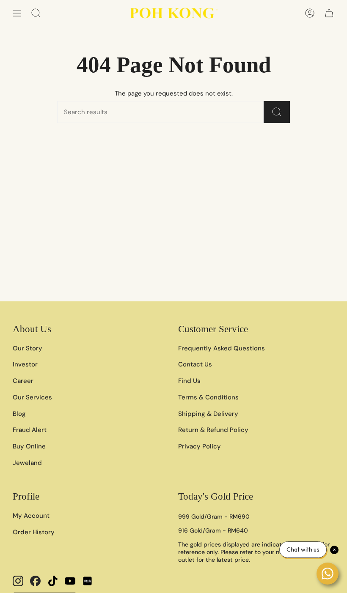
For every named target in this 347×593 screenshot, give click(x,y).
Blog (19, 414)
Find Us (189, 381)
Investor (25, 364)
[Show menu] (16, 13)
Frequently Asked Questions (221, 348)
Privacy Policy (199, 446)
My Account (31, 515)
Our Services (32, 397)
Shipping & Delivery (208, 414)
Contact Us (195, 364)
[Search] (277, 112)
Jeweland (27, 463)
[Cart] (329, 13)
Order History (34, 532)
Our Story (27, 348)
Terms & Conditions (208, 397)
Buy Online (29, 446)
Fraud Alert (30, 430)
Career (23, 381)
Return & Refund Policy (213, 430)
